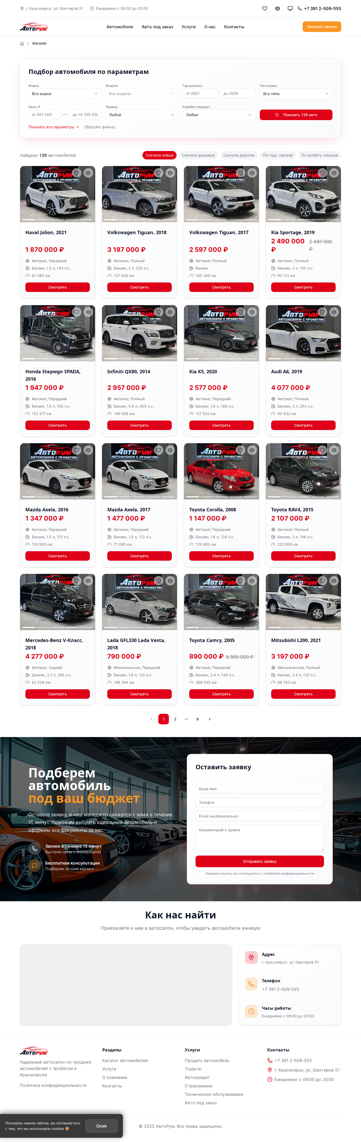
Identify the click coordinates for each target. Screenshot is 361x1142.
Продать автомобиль (207, 1060)
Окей (101, 1126)
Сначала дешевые (198, 155)
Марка (34, 86)
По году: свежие (278, 155)
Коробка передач (196, 107)
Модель (112, 86)
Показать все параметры (52, 127)
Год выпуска (192, 86)
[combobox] (65, 93)
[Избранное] (265, 8)
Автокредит (197, 1077)
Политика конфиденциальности (53, 1085)
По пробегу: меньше (319, 155)
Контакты (234, 26)
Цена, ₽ (34, 107)
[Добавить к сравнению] (88, 173)
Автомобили (120, 26)
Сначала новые (159, 155)
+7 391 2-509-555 (280, 989)
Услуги (189, 26)
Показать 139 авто (300, 114)
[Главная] (22, 43)
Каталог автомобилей (125, 1060)
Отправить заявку (259, 861)
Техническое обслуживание (214, 1094)
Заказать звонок (322, 26)
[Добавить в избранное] (76, 173)
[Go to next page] (209, 719)
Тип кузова (268, 86)
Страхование (198, 1085)
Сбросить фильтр (99, 127)
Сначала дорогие (238, 155)
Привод (112, 107)
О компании (114, 1077)
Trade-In (193, 1069)
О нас (210, 26)
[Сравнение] (277, 8)
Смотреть (57, 287)
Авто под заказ (157, 26)
